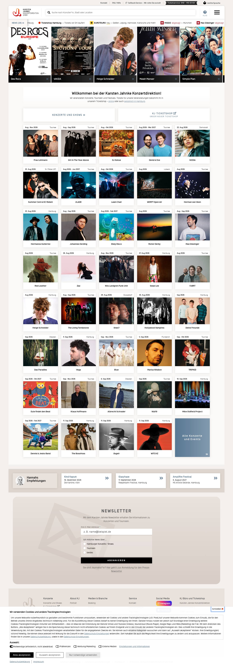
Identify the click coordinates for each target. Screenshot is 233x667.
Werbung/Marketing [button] (86, 646)
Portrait (73, 603)
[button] (48, 12)
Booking (92, 603)
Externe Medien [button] (109, 646)
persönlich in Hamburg (134, 101)
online (111, 101)
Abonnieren (116, 560)
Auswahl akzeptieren (49, 655)
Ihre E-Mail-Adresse (90, 527)
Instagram (165, 603)
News (17, 23)
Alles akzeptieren (21, 655)
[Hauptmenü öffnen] (217, 12)
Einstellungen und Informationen (134, 646)
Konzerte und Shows (52, 603)
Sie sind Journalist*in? (116, 569)
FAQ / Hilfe (116, 3)
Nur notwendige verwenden (83, 655)
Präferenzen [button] (65, 646)
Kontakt (103, 3)
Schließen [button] (217, 609)
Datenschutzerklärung (40, 637)
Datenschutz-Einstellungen (96, 633)
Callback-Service (144, 3)
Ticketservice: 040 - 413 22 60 (181, 3)
